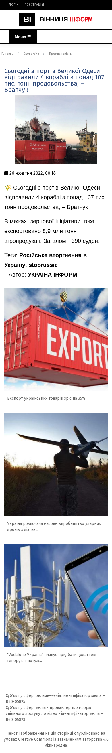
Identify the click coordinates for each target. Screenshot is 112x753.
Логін (14, 5)
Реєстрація (34, 5)
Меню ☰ (23, 36)
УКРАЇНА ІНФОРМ (52, 274)
